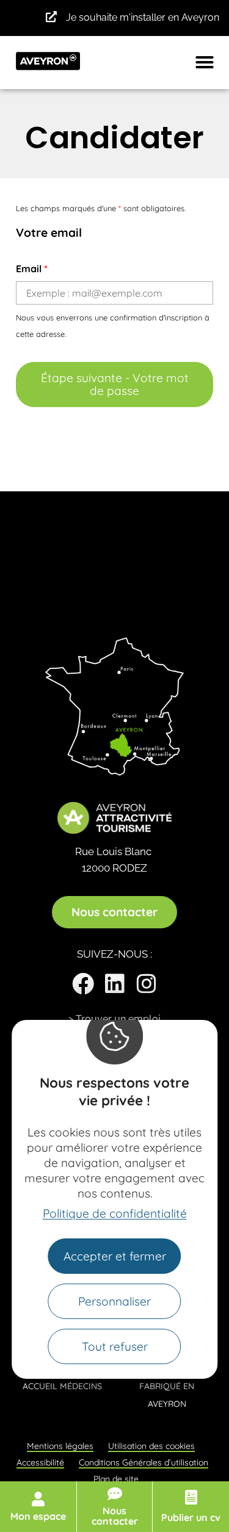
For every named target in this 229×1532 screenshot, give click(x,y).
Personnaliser (114, 1301)
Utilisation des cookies (151, 1445)
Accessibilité (40, 1462)
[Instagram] (147, 984)
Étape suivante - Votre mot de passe (115, 384)
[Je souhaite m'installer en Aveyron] (51, 16)
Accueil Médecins (62, 1386)
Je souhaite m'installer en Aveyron (142, 17)
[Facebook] (83, 984)
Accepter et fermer (115, 1256)
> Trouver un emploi (114, 1019)
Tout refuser (115, 1346)
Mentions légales (60, 1445)
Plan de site (116, 1478)
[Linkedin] (115, 984)
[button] (204, 62)
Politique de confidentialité (115, 1213)
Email (32, 268)
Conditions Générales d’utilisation (143, 1462)
